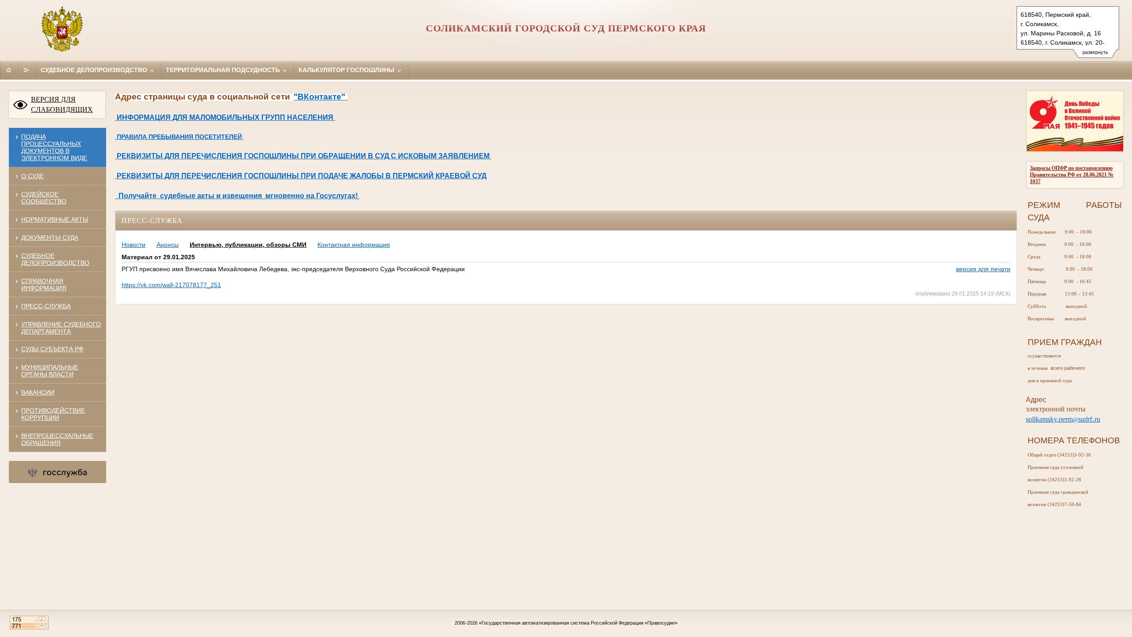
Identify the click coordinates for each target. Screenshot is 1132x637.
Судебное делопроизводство (95, 69)
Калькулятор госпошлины (347, 69)
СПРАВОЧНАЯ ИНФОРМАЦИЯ (43, 284)
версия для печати (983, 268)
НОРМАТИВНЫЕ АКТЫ (54, 219)
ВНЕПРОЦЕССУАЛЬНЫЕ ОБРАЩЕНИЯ (57, 439)
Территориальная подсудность (224, 69)
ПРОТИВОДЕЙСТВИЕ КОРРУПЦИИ (53, 414)
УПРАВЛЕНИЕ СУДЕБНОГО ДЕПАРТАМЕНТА (61, 328)
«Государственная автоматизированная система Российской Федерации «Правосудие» (578, 622)
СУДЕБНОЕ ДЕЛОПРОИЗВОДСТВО (55, 259)
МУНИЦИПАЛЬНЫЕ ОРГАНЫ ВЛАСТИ (49, 371)
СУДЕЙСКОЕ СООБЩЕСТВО (43, 198)
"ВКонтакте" (321, 96)
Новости (133, 244)
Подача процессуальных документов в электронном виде (54, 147)
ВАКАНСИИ (37, 392)
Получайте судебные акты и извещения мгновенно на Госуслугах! (237, 196)
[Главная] (9, 70)
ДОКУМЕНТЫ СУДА (49, 237)
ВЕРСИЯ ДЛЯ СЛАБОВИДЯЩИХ (62, 104)
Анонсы (168, 244)
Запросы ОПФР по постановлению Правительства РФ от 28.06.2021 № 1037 (1071, 174)
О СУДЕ (32, 176)
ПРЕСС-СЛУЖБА (46, 306)
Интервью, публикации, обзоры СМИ (248, 244)
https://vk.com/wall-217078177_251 (171, 284)
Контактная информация (353, 244)
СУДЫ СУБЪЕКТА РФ (52, 349)
